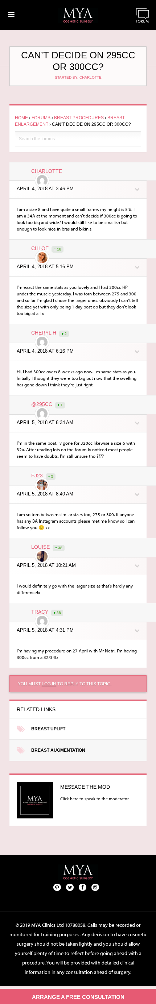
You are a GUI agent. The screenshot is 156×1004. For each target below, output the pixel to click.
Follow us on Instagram (95, 887)
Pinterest (57, 887)
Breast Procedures (79, 117)
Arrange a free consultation (78, 997)
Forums (41, 117)
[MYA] (78, 15)
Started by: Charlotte (78, 77)
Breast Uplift (48, 728)
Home (21, 117)
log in (49, 683)
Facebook (83, 887)
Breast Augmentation (58, 750)
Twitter (70, 887)
